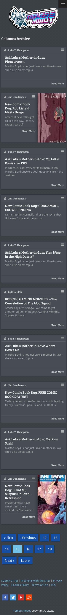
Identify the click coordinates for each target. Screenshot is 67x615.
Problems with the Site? (35, 580)
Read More (57, 83)
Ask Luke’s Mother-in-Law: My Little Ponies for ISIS (32, 161)
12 (45, 537)
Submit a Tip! (9, 580)
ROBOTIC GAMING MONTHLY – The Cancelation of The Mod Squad (31, 301)
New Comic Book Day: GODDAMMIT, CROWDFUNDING (32, 208)
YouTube (21, 597)
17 (39, 549)
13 (55, 537)
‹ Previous (28, 537)
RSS (53, 585)
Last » (25, 560)
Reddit (29, 597)
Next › (9, 560)
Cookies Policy (20, 585)
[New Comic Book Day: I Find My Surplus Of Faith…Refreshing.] (52, 499)
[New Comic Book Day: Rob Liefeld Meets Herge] (52, 117)
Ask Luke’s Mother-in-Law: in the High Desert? (32, 254)
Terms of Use (40, 585)
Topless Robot (22, 610)
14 (7, 549)
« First (8, 537)
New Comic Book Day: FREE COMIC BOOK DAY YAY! (31, 395)
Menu (62, 4)
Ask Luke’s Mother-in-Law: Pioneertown (25, 59)
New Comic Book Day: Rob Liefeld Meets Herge (17, 108)
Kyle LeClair (15, 292)
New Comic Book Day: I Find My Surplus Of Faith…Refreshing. (18, 492)
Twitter (13, 597)
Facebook (5, 597)
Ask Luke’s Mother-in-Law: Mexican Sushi (31, 441)
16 (28, 549)
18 (50, 549)
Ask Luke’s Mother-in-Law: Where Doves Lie (30, 348)
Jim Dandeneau (17, 97)
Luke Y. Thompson (18, 50)
